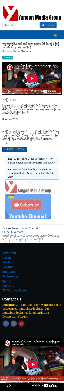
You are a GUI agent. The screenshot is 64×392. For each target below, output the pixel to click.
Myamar (8, 57)
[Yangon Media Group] (32, 13)
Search (50, 25)
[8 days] (28, 199)
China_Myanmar (22, 51)
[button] (55, 35)
